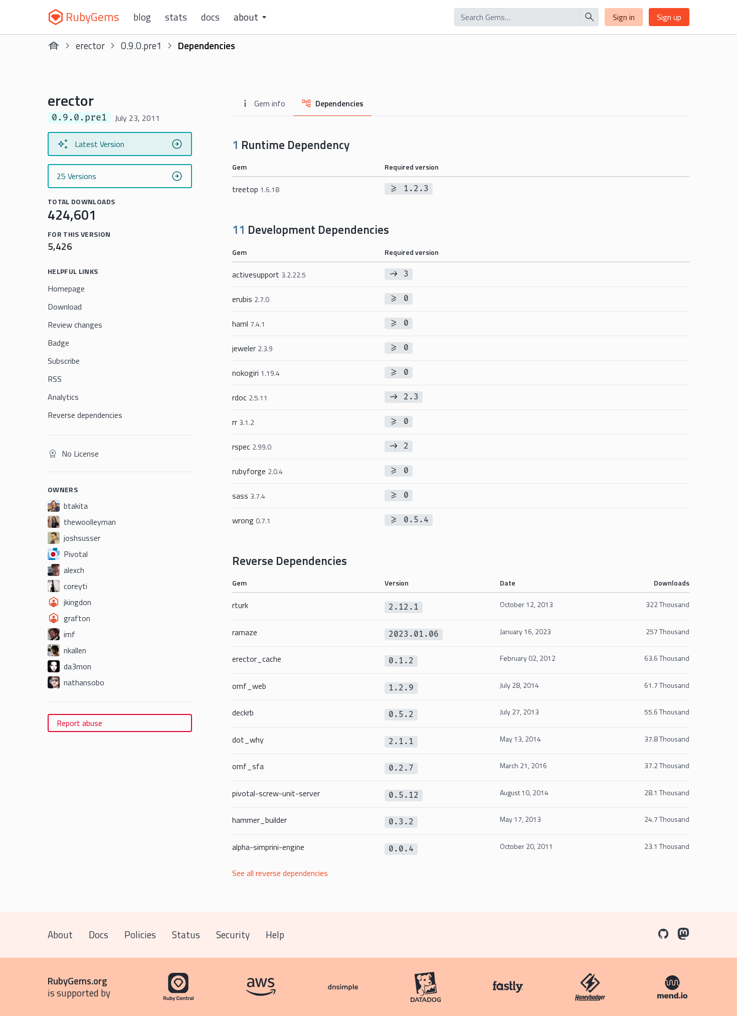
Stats (176, 17)
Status (186, 934)
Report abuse (79, 723)
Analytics (63, 397)
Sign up (669, 17)
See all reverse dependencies (280, 873)
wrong (251, 520)
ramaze (244, 632)
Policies (140, 934)
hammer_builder (259, 820)
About (60, 934)
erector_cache (256, 659)
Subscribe (64, 361)
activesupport (269, 274)
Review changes (75, 325)
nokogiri (256, 373)
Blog (142, 17)
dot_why (248, 740)
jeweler (252, 348)
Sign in (624, 17)
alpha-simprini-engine (268, 847)
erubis (250, 299)
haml (248, 324)
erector (90, 45)
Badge (58, 343)
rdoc (250, 397)
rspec (251, 447)
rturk (240, 605)
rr (243, 422)
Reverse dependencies (85, 415)
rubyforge (257, 471)
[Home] (54, 46)
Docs (210, 17)
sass (248, 496)
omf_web (249, 686)
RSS (55, 379)
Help (275, 934)
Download (65, 307)
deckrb (243, 712)
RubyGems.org (77, 980)
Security (233, 934)
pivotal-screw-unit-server (276, 793)
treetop (255, 189)
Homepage (66, 288)
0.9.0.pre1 (141, 45)
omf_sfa (248, 766)
